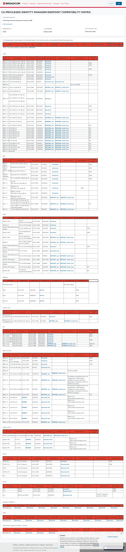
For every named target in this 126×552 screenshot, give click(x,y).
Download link (65, 464)
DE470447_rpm (54, 237)
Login (118, 3)
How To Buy (65, 3)
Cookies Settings (112, 536)
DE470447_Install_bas (66, 237)
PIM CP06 (32, 47)
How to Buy (49, 544)
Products (25, 3)
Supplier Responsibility (29, 550)
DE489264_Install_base (58, 373)
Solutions (33, 3)
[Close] (121, 533)
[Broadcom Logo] (12, 3)
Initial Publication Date (91, 28)
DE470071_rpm (49, 87)
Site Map (44, 550)
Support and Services (44, 3)
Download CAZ (45, 397)
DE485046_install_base (69, 343)
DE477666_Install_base (61, 435)
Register (111, 3)
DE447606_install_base (62, 125)
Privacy (21, 550)
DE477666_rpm (48, 435)
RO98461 (24, 397)
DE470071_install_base (62, 87)
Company (56, 3)
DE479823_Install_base (62, 117)
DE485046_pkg (51, 343)
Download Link (49, 77)
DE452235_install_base (67, 204)
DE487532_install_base (67, 197)
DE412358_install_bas (66, 270)
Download (48, 61)
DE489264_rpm (45, 374)
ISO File (42, 290)
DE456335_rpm (45, 380)
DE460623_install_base (62, 121)
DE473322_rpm (54, 256)
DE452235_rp (54, 204)
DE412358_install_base (62, 128)
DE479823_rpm (49, 117)
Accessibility (16, 550)
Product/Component (9, 17)
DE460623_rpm (49, 121)
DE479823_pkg (53, 321)
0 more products (7, 24)
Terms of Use (38, 550)
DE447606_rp (49, 125)
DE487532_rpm (54, 197)
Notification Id (7, 28)
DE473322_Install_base (67, 256)
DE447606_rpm (49, 143)
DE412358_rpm (49, 128)
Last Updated (48, 28)
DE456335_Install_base (58, 380)
